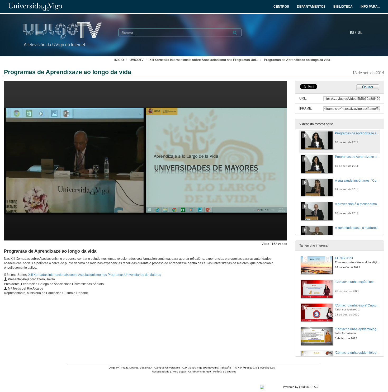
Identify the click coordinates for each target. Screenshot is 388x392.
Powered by (300, 387)
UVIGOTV (137, 60)
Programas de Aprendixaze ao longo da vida (297, 60)
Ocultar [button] (367, 87)
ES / (353, 33)
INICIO (119, 60)
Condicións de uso (199, 371)
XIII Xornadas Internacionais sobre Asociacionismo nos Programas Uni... (203, 60)
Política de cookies (224, 371)
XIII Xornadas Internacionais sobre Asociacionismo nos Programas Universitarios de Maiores (94, 275)
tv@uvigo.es (267, 367)
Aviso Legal (179, 371)
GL (360, 33)
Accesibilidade (160, 371)
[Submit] (234, 32)
